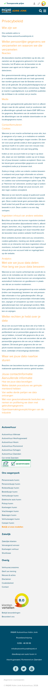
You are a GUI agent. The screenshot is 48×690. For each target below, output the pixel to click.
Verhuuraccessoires (10, 567)
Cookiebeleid (7, 583)
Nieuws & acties (9, 575)
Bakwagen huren (9, 515)
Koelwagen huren (9, 507)
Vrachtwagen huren (10, 511)
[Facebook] (15, 669)
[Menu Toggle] (44, 11)
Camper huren (8, 523)
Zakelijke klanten (9, 541)
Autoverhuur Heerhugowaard (14, 438)
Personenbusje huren (11, 484)
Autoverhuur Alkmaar (11, 434)
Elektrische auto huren (11, 499)
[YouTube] (31, 669)
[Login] (34, 3)
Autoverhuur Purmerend (12, 446)
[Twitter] (23, 669)
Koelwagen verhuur (10, 549)
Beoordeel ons (8, 616)
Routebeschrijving (24, 637)
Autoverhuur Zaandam (11, 453)
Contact (5, 586)
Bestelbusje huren (9, 491)
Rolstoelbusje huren (10, 487)
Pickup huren (7, 503)
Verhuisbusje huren (10, 495)
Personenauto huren (10, 480)
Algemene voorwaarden (14, 679)
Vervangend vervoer (10, 545)
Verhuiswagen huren (11, 519)
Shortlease (6, 553)
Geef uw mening (9, 571)
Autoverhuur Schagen (11, 450)
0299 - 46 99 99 (24, 643)
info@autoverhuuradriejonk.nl (24, 648)
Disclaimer (6, 579)
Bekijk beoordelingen (11, 612)
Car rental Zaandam (10, 457)
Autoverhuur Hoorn (10, 442)
